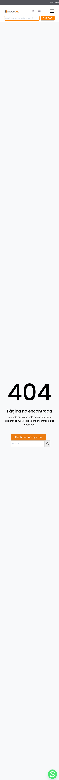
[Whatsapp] (52, 773)
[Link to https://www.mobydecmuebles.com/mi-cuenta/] (32, 11)
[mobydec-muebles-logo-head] (12, 10)
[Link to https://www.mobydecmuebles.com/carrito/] (39, 11)
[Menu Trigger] (52, 11)
